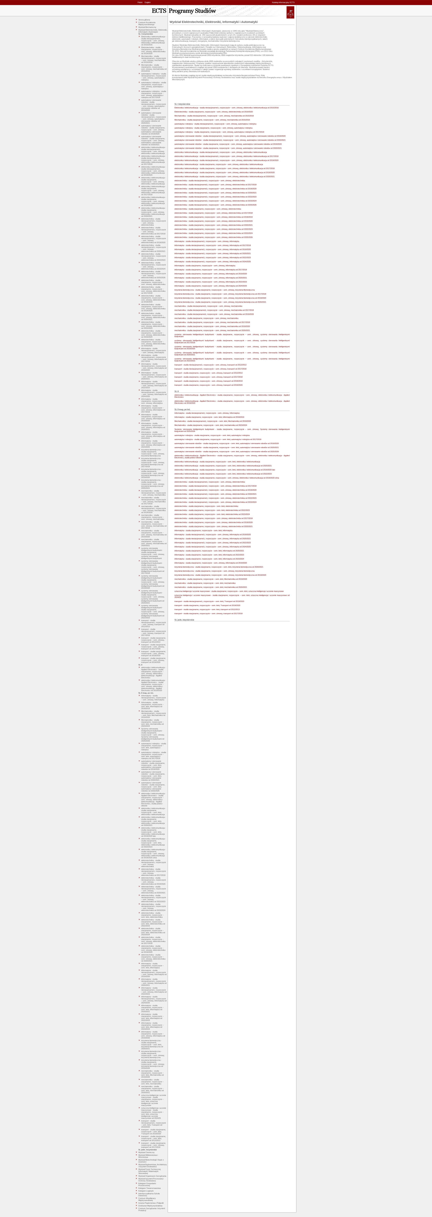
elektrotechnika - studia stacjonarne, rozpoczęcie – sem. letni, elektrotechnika (152, 915)
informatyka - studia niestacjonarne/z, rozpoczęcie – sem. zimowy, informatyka (153, 350)
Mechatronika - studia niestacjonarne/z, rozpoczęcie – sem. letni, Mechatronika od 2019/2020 (153, 714)
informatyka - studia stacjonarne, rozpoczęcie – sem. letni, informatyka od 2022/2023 (152, 1017)
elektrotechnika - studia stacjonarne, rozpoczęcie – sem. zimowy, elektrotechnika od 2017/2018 (153, 290)
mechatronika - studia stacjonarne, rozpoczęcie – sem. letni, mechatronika (152, 1082)
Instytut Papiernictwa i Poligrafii (151, 1203)
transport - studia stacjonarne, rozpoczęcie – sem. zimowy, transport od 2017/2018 (153, 647)
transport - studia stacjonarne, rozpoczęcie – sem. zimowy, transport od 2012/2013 (153, 640)
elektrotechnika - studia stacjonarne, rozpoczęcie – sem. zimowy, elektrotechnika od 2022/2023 (153, 325)
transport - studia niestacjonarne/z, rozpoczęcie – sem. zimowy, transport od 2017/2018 (153, 632)
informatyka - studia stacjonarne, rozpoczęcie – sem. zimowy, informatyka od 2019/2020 (153, 418)
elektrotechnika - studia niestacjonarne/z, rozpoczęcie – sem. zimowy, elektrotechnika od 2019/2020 (153, 239)
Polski (140, 2)
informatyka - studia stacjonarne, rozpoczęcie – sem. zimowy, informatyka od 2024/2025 (153, 444)
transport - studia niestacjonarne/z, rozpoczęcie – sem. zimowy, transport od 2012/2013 (153, 623)
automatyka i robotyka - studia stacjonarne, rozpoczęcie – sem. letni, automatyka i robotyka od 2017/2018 (153, 755)
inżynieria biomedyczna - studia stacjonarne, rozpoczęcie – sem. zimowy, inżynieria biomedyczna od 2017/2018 (153, 462)
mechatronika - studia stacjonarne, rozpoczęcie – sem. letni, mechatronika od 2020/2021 (152, 1089)
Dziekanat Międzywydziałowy (150, 1206)
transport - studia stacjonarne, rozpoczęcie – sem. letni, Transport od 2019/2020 (153, 1132)
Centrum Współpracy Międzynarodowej (147, 1199)
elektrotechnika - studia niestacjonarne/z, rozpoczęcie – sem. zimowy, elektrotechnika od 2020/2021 (153, 248)
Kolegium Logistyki (146, 1191)
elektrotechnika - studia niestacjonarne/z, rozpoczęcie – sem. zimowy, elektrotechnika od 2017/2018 (153, 231)
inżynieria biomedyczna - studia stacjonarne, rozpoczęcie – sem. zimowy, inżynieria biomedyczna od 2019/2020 (153, 473)
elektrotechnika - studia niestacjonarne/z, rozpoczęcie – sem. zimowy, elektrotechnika (153, 222)
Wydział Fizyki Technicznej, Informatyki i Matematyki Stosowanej (149, 1171)
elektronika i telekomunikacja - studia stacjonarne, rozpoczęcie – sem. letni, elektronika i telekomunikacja (153, 811)
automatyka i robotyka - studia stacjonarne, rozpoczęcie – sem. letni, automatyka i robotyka (153, 747)
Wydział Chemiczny (146, 1152)
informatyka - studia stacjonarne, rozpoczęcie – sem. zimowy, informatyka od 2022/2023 (153, 435)
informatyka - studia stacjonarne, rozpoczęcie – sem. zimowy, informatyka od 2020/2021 (153, 426)
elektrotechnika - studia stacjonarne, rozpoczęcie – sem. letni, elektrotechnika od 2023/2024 (153, 931)
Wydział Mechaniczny (147, 27)
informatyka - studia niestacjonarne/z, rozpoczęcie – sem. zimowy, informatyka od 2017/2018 (154, 358)
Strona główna (144, 20)
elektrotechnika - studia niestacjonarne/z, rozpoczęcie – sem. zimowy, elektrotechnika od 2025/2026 (153, 274)
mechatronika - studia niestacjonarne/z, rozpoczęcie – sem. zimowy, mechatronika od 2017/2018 (153, 501)
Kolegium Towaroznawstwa (149, 1188)
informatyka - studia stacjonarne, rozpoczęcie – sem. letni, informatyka (152, 966)
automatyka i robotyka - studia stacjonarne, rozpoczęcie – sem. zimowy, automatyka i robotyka (153, 85)
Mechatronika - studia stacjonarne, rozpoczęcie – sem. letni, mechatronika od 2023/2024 (152, 723)
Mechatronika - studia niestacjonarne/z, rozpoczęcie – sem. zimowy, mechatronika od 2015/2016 (153, 59)
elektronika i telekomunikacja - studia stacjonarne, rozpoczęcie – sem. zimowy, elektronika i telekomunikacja (153, 181)
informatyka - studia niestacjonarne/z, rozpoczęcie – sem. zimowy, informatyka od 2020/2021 (154, 376)
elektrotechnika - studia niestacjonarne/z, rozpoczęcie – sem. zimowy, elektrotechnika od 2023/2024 (153, 266)
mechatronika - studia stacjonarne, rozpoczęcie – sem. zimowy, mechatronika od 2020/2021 (154, 542)
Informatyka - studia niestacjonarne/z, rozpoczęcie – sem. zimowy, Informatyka (153, 698)
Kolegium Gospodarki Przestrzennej (147, 1184)
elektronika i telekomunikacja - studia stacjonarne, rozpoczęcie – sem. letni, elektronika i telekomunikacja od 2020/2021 (153, 821)
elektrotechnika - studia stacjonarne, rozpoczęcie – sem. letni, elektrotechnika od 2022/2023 (153, 923)
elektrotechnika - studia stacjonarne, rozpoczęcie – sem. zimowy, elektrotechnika (153, 282)
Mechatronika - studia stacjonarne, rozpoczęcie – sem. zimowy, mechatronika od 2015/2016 (154, 68)
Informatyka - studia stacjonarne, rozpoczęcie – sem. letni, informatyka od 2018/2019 (152, 705)
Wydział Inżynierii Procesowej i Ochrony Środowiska (151, 1180)
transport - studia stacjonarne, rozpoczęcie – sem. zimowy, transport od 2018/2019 (153, 653)
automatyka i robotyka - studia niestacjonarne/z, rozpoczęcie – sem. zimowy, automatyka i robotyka (153, 77)
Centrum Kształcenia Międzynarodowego (146, 23)
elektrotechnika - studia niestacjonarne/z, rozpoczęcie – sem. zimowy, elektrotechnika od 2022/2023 (153, 257)
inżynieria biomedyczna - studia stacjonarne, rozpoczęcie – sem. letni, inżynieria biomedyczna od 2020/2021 (152, 1045)
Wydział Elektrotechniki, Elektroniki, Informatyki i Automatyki (152, 31)
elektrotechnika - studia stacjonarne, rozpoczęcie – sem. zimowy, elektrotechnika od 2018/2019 (153, 299)
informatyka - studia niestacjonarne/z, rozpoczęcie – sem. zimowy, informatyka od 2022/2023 (154, 384)
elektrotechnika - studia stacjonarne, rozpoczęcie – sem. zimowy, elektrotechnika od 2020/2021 (153, 316)
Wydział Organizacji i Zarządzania (152, 1176)
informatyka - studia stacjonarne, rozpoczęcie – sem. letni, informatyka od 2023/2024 (152, 1026)
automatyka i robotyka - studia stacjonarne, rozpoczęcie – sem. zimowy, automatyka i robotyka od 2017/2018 (153, 94)
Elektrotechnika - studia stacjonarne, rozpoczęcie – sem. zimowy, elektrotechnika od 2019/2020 (153, 50)
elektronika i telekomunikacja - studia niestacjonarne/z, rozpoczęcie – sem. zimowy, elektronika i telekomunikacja (153, 150)
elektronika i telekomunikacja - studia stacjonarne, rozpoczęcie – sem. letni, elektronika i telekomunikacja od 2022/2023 (153, 843)
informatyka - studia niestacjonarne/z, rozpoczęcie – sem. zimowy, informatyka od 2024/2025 (154, 393)
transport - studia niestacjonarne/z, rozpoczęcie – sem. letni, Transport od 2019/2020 (153, 1124)
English (148, 2)
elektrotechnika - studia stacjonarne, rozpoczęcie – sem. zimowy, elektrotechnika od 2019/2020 (153, 308)
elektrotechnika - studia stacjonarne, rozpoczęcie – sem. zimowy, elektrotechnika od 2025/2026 (153, 343)
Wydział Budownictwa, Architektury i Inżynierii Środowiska (152, 1166)
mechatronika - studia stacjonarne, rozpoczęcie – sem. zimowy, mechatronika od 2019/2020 (154, 534)
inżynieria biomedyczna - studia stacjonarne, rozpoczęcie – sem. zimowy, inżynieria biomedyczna (153, 1054)
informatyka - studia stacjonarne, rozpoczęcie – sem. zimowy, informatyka (152, 401)
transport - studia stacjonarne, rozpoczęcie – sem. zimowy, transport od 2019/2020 (153, 660)
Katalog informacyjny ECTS (283, 2)
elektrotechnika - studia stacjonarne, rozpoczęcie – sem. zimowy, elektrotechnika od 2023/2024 (153, 334)
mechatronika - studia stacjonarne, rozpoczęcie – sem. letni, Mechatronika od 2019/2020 (152, 1074)
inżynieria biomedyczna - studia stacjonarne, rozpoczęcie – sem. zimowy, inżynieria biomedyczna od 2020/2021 (153, 484)
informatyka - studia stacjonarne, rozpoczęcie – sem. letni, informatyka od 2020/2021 (152, 1008)
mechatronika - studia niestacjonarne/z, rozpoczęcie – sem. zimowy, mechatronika (153, 493)
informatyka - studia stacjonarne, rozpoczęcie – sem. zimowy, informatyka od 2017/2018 (153, 409)
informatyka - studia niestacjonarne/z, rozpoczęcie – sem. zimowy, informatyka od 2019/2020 (154, 367)
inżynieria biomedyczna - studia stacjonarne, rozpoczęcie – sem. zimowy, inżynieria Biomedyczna (153, 453)
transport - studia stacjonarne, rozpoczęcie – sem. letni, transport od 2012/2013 (153, 1138)
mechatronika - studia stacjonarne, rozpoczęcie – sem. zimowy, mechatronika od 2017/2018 (154, 525)
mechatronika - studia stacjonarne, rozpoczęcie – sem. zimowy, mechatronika (152, 517)
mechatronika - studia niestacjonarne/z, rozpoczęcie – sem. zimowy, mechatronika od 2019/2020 (153, 509)
